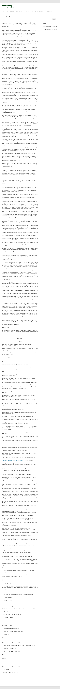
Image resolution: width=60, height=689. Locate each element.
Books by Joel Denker (39, 11)
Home (3, 11)
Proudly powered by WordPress (7, 684)
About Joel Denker (10, 11)
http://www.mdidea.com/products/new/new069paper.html (13, 460)
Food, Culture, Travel (29, 11)
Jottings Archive (49, 11)
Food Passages (7, 6)
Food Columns (19, 11)
